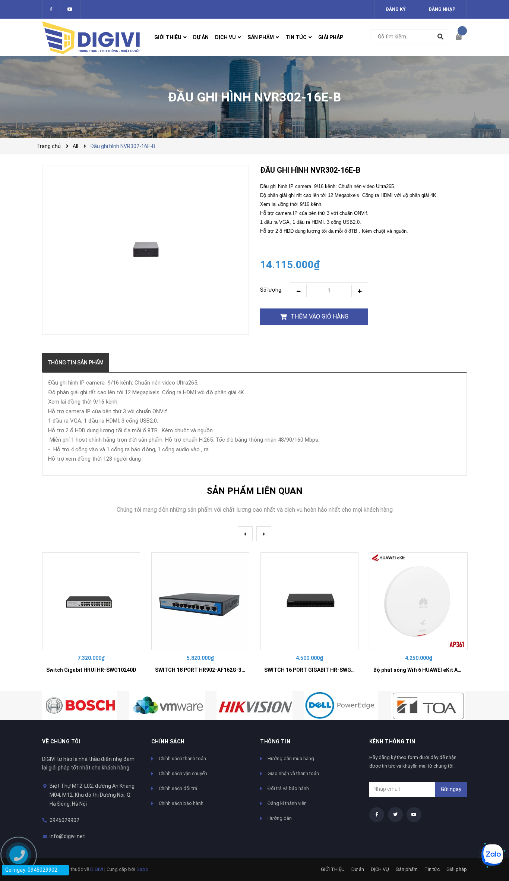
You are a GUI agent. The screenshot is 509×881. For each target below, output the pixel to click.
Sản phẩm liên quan (255, 491)
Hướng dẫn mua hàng (291, 758)
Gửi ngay (451, 789)
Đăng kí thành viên (287, 803)
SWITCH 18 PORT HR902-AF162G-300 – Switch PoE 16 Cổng (228, 670)
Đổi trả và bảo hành (288, 788)
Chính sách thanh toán (182, 758)
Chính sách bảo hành (181, 803)
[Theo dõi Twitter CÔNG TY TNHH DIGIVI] (70, 9)
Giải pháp (456, 869)
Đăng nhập (442, 9)
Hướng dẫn (280, 818)
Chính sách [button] (168, 741)
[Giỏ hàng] (461, 37)
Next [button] (263, 533)
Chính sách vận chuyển (183, 773)
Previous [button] (245, 533)
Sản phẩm (407, 869)
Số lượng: (271, 290)
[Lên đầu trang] (488, 829)
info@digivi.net (67, 836)
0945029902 (64, 820)
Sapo (142, 869)
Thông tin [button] (275, 741)
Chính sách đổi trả (178, 788)
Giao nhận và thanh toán (293, 773)
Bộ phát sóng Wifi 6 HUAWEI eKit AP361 (421, 670)
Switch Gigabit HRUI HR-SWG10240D (91, 670)
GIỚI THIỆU (333, 869)
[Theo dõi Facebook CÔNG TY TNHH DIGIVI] (51, 9)
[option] (91, 616)
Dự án (357, 869)
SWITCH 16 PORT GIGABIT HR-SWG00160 (315, 670)
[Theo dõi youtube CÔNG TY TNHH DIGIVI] (414, 814)
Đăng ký (396, 9)
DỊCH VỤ (380, 869)
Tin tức (432, 869)
